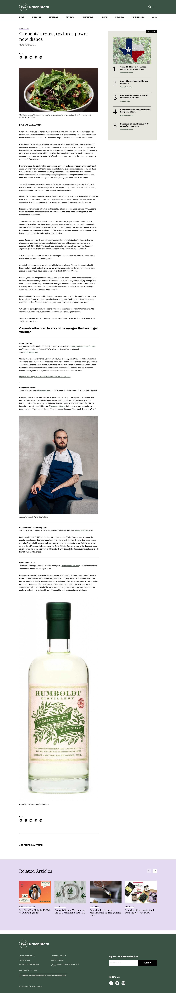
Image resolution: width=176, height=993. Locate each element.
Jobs (154, 17)
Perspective (87, 17)
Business (119, 17)
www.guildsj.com (81, 530)
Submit (147, 963)
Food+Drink (24, 28)
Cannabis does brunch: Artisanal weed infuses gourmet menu (105, 913)
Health (104, 17)
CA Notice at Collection (29, 964)
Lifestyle (53, 17)
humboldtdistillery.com (70, 566)
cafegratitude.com (31, 352)
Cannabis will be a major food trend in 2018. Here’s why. (139, 911)
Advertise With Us (58, 956)
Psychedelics (138, 17)
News (21, 17)
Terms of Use (24, 960)
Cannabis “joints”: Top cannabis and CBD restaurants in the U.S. (69, 911)
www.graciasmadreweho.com (83, 346)
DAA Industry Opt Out (28, 970)
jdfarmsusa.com (43, 391)
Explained (36, 17)
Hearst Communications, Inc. (33, 986)
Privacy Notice (57, 960)
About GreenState (26, 956)
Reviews (70, 17)
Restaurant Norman (58, 406)
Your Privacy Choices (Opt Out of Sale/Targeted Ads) (43, 975)
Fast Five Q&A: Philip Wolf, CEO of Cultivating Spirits (34, 911)
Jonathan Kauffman (27, 46)
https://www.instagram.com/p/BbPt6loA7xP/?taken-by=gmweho (44, 377)
